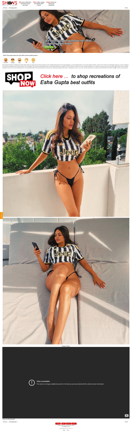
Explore (68, 423)
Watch (63, 423)
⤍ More (127, 8)
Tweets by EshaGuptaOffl (8, 419)
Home (5, 8)
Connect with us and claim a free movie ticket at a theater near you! (66, 426)
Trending (58, 423)
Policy (64, 430)
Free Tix (74, 423)
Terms (68, 430)
